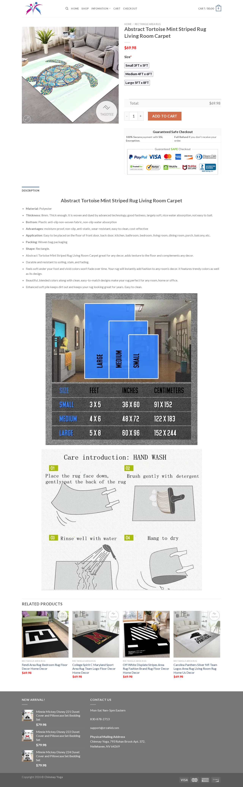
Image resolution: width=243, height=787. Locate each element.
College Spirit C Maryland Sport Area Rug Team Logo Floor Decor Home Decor (94, 668)
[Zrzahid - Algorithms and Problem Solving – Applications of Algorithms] (41, 8)
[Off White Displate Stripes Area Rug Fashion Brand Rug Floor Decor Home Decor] (146, 634)
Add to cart (164, 116)
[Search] (66, 8)
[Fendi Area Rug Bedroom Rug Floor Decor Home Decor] (45, 634)
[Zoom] (27, 119)
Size (128, 57)
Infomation (99, 8)
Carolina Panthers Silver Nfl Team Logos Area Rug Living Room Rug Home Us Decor (195, 668)
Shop (85, 8)
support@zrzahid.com (104, 727)
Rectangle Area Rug (148, 24)
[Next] (220, 648)
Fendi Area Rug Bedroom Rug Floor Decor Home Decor (45, 666)
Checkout (130, 8)
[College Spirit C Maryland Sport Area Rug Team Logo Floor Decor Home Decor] (95, 634)
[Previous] (22, 648)
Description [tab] (30, 190)
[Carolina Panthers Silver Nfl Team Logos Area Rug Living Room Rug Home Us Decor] (197, 634)
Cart (116, 8)
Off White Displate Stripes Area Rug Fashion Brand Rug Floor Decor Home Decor (146, 668)
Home (75, 8)
